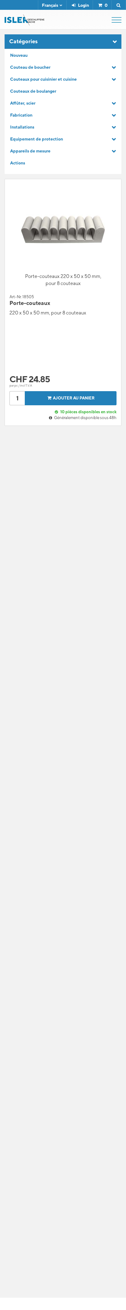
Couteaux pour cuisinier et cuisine (43, 79)
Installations (22, 127)
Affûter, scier (22, 103)
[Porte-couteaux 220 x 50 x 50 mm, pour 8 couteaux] (63, 230)
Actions (17, 162)
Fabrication (21, 115)
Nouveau (19, 55)
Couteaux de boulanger (33, 91)
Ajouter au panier (73, 398)
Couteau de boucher (30, 67)
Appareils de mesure (30, 150)
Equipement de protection (36, 139)
